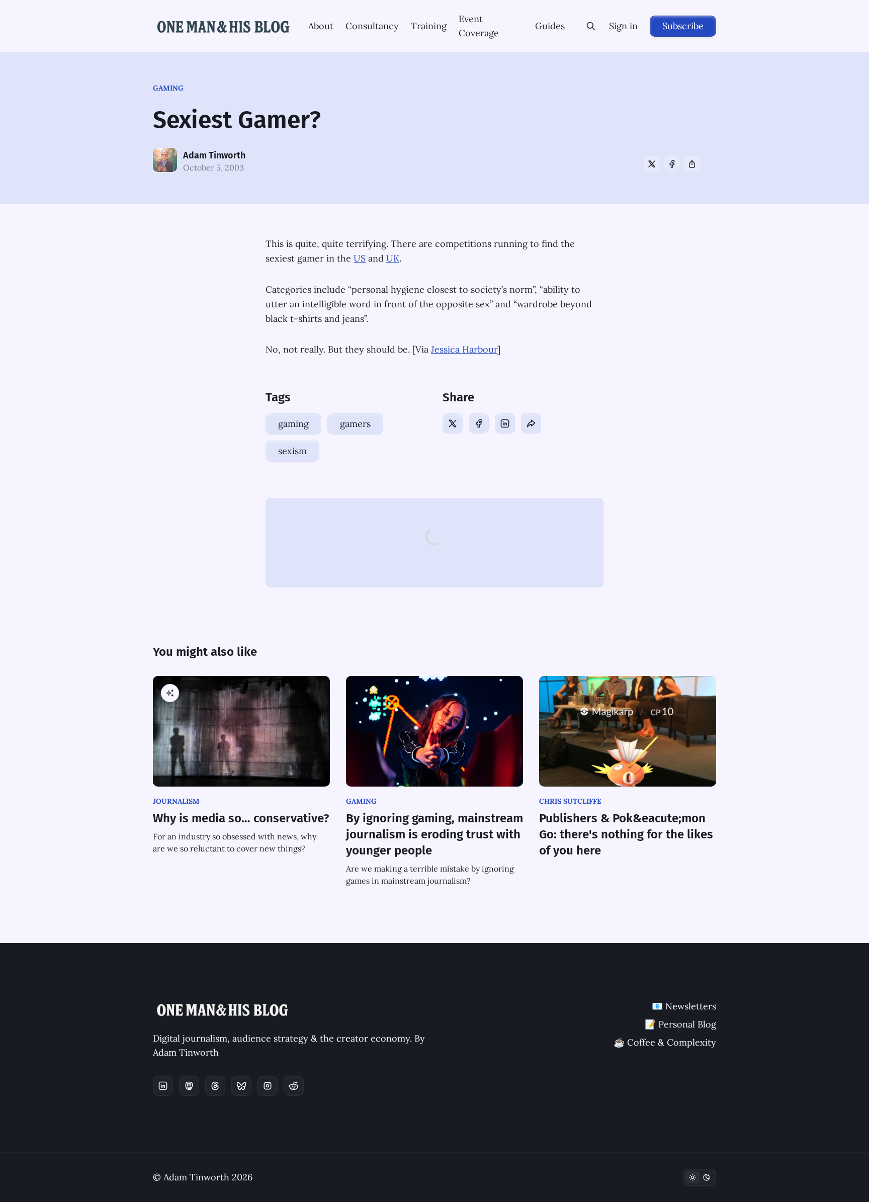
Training (429, 26)
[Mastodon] (189, 1086)
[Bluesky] (241, 1086)
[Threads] (215, 1086)
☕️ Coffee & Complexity (665, 1042)
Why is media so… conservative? (241, 818)
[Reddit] (294, 1086)
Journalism (176, 801)
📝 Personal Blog (680, 1024)
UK (392, 258)
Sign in (623, 26)
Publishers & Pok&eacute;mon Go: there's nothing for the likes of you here (626, 834)
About (320, 26)
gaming (168, 88)
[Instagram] (267, 1086)
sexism (292, 451)
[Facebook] (672, 164)
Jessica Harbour (464, 349)
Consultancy (372, 26)
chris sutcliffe (570, 801)
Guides (550, 26)
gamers (355, 424)
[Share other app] (692, 164)
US (360, 258)
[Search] (591, 26)
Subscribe (683, 26)
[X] (652, 164)
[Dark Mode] (699, 1177)
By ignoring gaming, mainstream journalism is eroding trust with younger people (434, 834)
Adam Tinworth (214, 155)
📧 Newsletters (684, 1006)
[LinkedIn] (505, 423)
